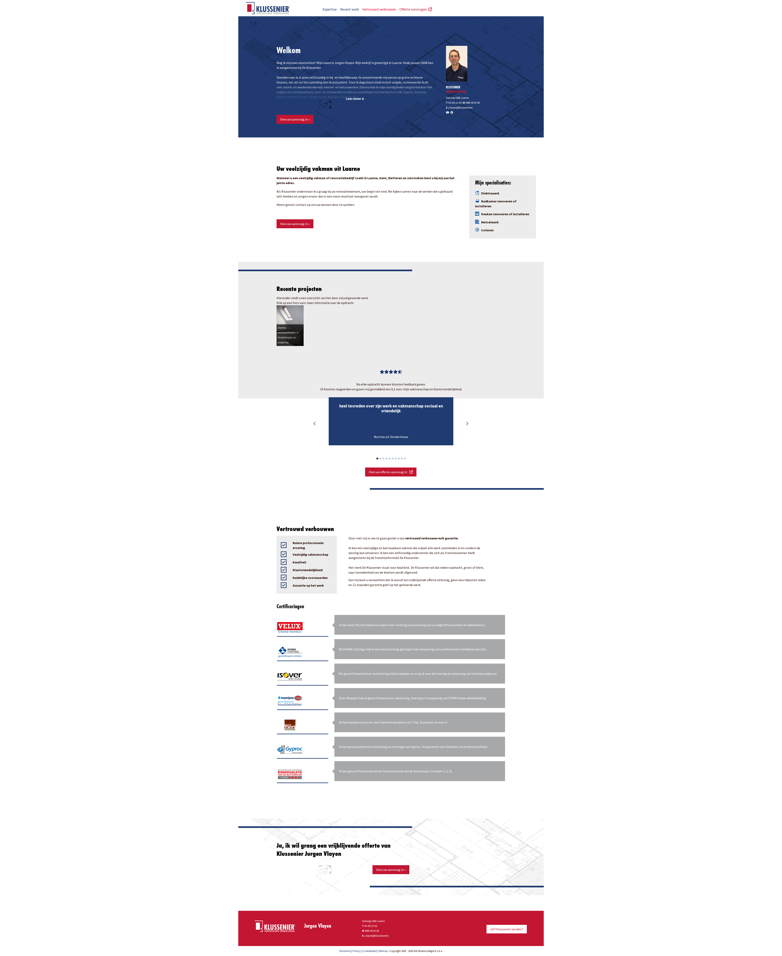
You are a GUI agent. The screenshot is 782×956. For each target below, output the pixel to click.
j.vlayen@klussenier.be (460, 107)
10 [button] (407, 459)
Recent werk (349, 9)
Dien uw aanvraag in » (295, 119)
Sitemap (383, 951)
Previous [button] (315, 424)
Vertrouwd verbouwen (379, 9)
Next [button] (467, 424)
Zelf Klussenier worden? (506, 929)
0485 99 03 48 (473, 102)
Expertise (330, 9)
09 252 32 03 (453, 102)
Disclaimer (345, 951)
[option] (391, 421)
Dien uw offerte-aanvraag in (389, 472)
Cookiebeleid (369, 951)
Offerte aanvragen (413, 9)
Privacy (356, 951)
